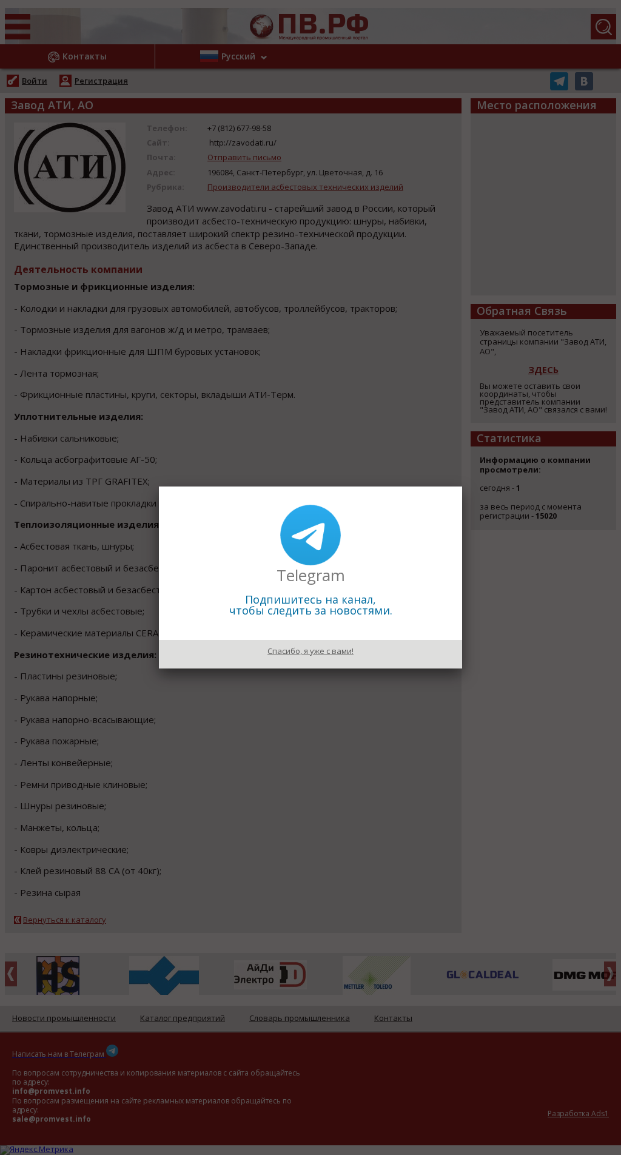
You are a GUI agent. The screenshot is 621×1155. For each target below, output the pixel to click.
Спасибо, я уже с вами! (310, 650)
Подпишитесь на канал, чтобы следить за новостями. (310, 605)
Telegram (311, 575)
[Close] (462, 486)
